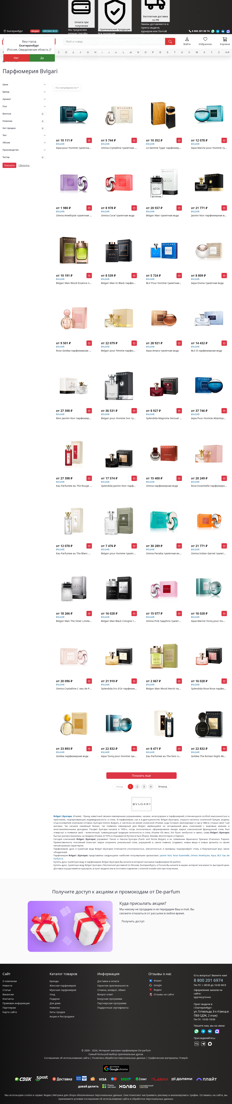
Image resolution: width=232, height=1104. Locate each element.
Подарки (55, 998)
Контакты (8, 998)
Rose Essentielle (181, 855)
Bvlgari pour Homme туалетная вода (122, 553)
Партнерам (9, 1007)
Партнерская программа (111, 1003)
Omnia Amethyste (200, 855)
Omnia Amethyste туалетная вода (75, 215)
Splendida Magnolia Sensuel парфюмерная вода (174, 418)
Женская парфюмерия (63, 985)
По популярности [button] (66, 87)
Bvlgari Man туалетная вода (162, 215)
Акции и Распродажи (62, 1016)
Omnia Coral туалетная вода (117, 215)
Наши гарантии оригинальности (117, 64)
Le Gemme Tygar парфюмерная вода (168, 147)
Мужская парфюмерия (63, 990)
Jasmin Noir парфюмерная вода (210, 215)
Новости (7, 985)
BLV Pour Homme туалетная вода (165, 283)
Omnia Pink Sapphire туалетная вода (167, 621)
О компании (10, 981)
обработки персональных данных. (153, 1098)
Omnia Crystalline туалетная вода (120, 147)
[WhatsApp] (213, 31)
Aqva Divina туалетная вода (207, 283)
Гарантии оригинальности (112, 985)
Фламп (158, 980)
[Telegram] (218, 31)
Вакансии (8, 994)
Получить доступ (133, 921)
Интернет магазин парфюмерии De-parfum (125, 1050)
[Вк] (223, 31)
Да (42, 58)
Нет (16, 58)
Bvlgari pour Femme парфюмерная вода (124, 350)
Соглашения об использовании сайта (106, 1098)
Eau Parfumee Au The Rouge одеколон (78, 485)
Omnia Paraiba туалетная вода (164, 553)
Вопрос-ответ (105, 994)
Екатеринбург (15, 31)
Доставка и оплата (108, 981)
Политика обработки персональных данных (119, 1058)
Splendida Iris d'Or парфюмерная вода (124, 688)
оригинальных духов (130, 1054)
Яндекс (158, 990)
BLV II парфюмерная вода (206, 350)
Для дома (55, 1003)
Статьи (7, 990)
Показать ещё (141, 775)
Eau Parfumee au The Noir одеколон (167, 756)
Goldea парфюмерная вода (72, 756)
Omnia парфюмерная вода (162, 485)
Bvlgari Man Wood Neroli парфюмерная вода (172, 688)
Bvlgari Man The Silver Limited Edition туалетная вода (87, 621)
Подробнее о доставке (154, 72)
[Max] (228, 31)
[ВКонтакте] (196, 1044)
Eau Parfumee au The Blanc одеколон (78, 553)
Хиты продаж (57, 1012)
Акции (35, 31)
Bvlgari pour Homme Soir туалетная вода (125, 418)
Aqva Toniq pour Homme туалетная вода (125, 756)
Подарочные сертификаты (113, 1007)
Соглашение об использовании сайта (66, 1058)
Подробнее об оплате (80, 64)
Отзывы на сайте (164, 994)
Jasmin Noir (166, 855)
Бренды (54, 981)
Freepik (183, 1058)
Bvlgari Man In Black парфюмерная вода (125, 283)
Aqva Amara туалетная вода (162, 350)
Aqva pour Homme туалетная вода (76, 147)
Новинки (55, 1007)
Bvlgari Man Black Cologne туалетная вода (126, 621)
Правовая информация (16, 1003)
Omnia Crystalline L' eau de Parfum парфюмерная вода (88, 688)
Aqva (213, 855)
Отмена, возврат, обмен (111, 990)
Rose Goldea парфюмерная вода (75, 350)
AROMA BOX (50, 31)
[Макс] (209, 1044)
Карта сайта (10, 1012)
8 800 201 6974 (208, 980)
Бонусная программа (109, 998)
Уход (52, 994)
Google (158, 985)
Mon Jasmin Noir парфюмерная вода (78, 418)
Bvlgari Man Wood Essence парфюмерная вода (83, 283)
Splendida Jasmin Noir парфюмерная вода (126, 485)
